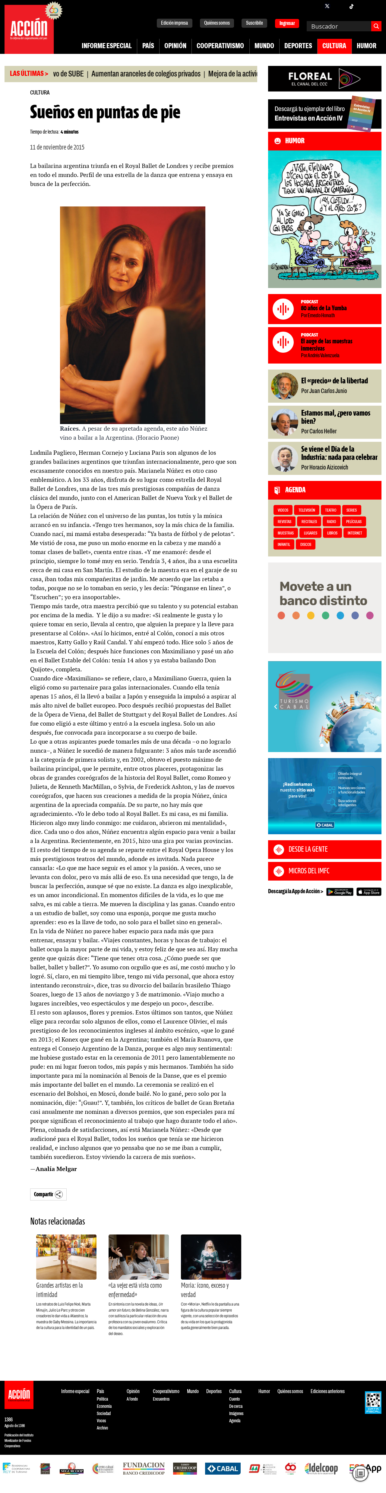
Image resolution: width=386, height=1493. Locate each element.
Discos (305, 545)
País (148, 46)
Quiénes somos (217, 23)
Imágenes (236, 1413)
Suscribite (254, 23)
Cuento (234, 1399)
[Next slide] (373, 706)
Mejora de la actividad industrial (221, 74)
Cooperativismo (220, 46)
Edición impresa (174, 23)
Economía (104, 1406)
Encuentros (161, 1399)
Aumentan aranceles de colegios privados (117, 74)
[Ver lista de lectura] (360, 1473)
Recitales (309, 522)
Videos (283, 511)
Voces (101, 1421)
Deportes (298, 46)
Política (102, 1399)
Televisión (307, 511)
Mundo (264, 46)
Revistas (284, 522)
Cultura (334, 46)
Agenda (234, 1421)
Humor (366, 46)
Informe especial (107, 46)
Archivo (102, 1428)
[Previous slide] (275, 706)
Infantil (284, 545)
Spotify (375, 6)
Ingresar (287, 23)
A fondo (132, 1399)
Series (351, 511)
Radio (331, 522)
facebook (315, 6)
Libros (332, 533)
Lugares (310, 533)
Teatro (330, 511)
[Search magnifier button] (376, 26)
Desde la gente (308, 849)
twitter (327, 6)
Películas (354, 522)
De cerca (235, 1406)
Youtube (363, 6)
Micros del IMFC (309, 871)
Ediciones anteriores (328, 1391)
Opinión (175, 46)
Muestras (286, 533)
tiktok (351, 6)
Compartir (43, 1194)
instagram (339, 6)
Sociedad (104, 1413)
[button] (322, 745)
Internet (355, 533)
